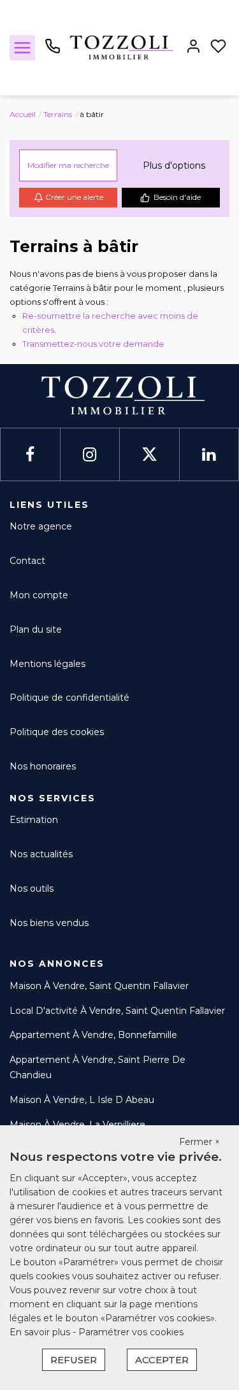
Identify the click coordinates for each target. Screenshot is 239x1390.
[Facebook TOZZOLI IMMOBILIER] (29, 454)
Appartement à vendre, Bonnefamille (93, 1035)
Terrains (57, 114)
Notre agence (41, 526)
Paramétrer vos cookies (131, 1332)
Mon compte (39, 595)
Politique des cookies (57, 732)
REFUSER (73, 1360)
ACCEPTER (162, 1360)
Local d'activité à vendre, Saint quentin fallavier (117, 1010)
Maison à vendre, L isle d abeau (82, 1100)
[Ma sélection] (218, 47)
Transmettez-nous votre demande (93, 344)
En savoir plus (41, 1332)
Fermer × (199, 1142)
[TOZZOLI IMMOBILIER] (119, 47)
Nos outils (32, 888)
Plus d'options (174, 165)
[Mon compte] (193, 47)
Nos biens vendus (49, 923)
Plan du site (36, 629)
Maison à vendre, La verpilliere (77, 1124)
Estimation (34, 819)
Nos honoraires (43, 766)
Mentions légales (47, 664)
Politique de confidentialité (69, 697)
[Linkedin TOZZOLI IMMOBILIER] (208, 454)
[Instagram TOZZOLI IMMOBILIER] (89, 454)
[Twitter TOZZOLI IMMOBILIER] (149, 454)
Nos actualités (41, 854)
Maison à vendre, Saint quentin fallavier (99, 986)
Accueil (23, 114)
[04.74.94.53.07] (53, 51)
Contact (27, 560)
